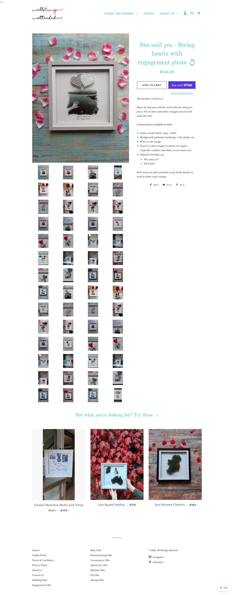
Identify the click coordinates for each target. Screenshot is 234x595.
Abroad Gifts (97, 580)
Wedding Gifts (39, 580)
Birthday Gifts (97, 570)
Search (36, 550)
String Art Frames (119, 13)
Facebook (157, 562)
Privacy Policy (39, 565)
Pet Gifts (94, 575)
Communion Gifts (100, 560)
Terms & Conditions (43, 560)
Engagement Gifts (41, 585)
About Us (168, 13)
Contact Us (38, 575)
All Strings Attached (167, 550)
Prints (149, 13)
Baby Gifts (95, 550)
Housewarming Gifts (101, 555)
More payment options (182, 93)
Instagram (158, 557)
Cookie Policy (39, 555)
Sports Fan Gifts (98, 565)
